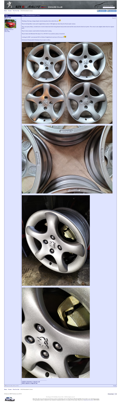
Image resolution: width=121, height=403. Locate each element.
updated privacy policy (88, 399)
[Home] (9, 7)
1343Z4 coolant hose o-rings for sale (31, 381)
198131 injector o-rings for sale (29, 383)
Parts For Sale (16, 10)
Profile (114, 385)
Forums (10, 10)
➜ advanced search (108, 6)
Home (5, 10)
